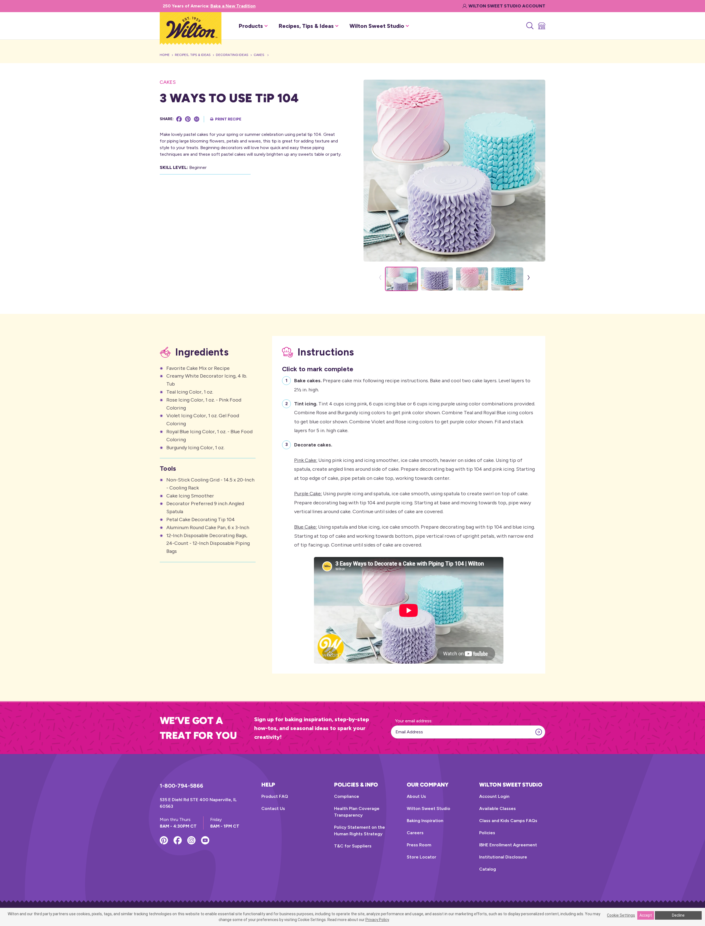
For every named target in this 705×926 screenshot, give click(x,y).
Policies (487, 832)
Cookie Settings (621, 915)
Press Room (419, 844)
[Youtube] (205, 840)
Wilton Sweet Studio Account (506, 6)
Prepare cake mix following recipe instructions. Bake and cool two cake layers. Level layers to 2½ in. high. (412, 385)
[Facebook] (179, 119)
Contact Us (273, 808)
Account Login (494, 796)
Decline (678, 915)
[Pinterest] (188, 119)
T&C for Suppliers (353, 846)
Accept (645, 915)
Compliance (346, 796)
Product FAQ (274, 796)
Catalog (487, 869)
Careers (415, 832)
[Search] (529, 25)
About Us (416, 796)
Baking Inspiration (425, 820)
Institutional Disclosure (503, 857)
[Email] (196, 119)
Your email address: (413, 720)
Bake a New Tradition (233, 6)
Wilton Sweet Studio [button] (376, 26)
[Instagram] (191, 840)
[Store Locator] (541, 25)
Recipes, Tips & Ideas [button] (306, 26)
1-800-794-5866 (181, 785)
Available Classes (497, 808)
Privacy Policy (377, 919)
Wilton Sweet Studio (428, 808)
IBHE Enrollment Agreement (508, 844)
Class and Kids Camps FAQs (508, 820)
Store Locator (421, 857)
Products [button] (251, 26)
